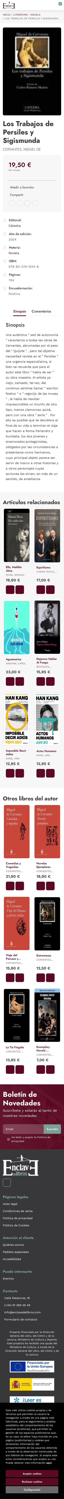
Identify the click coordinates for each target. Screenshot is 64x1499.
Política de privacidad (18, 1218)
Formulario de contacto (20, 1319)
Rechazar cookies (32, 1481)
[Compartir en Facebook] (12, 203)
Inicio (6, 14)
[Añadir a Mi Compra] (10, 589)
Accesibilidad (12, 1259)
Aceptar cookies (32, 1473)
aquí (49, 1462)
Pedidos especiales (16, 1252)
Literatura (20, 14)
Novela (35, 14)
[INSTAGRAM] (7, 1183)
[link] (19, 589)
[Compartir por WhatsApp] (19, 203)
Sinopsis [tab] (19, 311)
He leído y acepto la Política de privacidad (30, 1139)
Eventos (8, 1278)
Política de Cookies (16, 1225)
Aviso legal (10, 1204)
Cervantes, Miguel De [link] (22, 149)
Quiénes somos (13, 1244)
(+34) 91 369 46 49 (17, 1305)
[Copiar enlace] (35, 203)
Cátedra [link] (15, 226)
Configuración (32, 1489)
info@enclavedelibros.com (22, 1312)
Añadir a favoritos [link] (22, 187)
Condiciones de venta (18, 1211)
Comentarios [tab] (41, 311)
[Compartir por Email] (27, 203)
